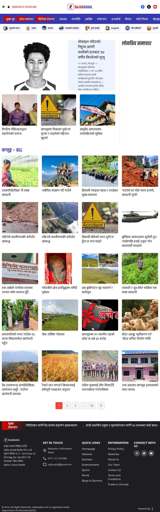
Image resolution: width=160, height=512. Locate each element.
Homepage (88, 449)
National (87, 454)
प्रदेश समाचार (26, 19)
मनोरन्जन (102, 19)
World (85, 475)
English (115, 28)
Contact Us (114, 470)
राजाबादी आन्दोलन (72, 28)
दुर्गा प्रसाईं (95, 28)
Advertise (113, 454)
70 (91, 405)
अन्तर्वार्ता (115, 19)
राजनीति (76, 19)
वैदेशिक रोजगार (46, 19)
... (83, 405)
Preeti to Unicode (118, 484)
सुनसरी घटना (14, 28)
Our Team (114, 464)
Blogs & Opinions (92, 480)
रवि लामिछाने (136, 28)
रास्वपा (50, 28)
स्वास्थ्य (63, 19)
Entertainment (90, 464)
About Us (113, 459)
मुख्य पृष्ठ (10, 19)
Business (87, 459)
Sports (86, 470)
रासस (34, 28)
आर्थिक (88, 19)
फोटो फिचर (142, 19)
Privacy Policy (116, 449)
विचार (128, 19)
